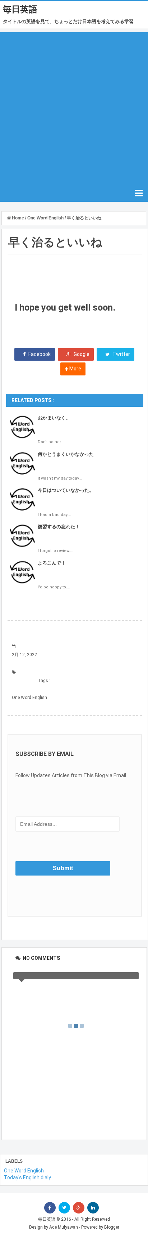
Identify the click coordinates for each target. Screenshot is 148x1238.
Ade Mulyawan (63, 1227)
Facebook (39, 354)
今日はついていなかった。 (66, 490)
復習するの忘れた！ (59, 526)
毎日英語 (20, 9)
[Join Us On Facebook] (50, 1207)
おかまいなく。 (54, 417)
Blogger (111, 1227)
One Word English (29, 697)
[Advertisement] (74, 106)
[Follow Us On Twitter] (64, 1207)
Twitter (120, 354)
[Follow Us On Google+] (78, 1207)
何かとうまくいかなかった (66, 454)
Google (81, 354)
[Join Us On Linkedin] (93, 1207)
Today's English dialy (27, 1177)
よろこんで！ (52, 563)
